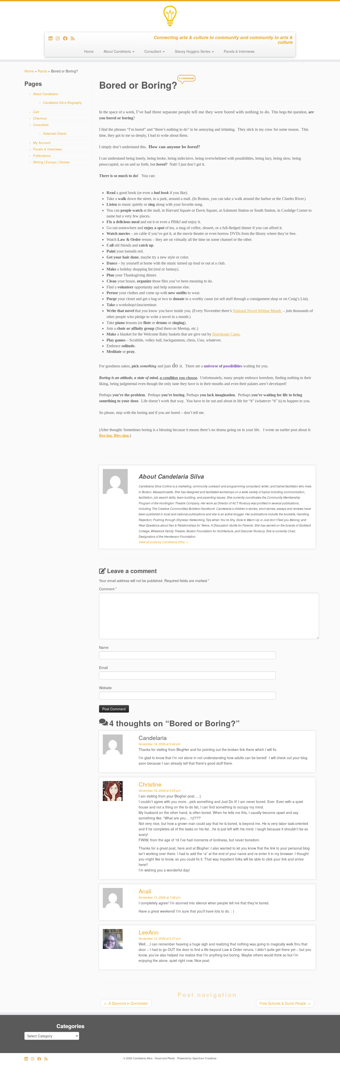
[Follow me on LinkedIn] (52, 38)
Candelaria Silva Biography (62, 102)
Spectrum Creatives (204, 1058)
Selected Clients (55, 133)
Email (103, 667)
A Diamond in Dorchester (126, 1003)
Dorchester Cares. (226, 334)
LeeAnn (149, 932)
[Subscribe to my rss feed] (74, 38)
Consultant (153, 51)
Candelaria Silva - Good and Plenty (154, 1058)
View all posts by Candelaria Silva (163, 542)
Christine (150, 784)
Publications (42, 155)
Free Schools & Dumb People (285, 1003)
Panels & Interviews (239, 51)
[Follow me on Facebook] (67, 38)
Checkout (40, 118)
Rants (42, 70)
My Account (42, 142)
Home (89, 51)
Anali (145, 891)
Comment (108, 588)
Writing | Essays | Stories (51, 162)
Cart (36, 111)
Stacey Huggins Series (193, 51)
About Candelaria (118, 51)
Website (105, 687)
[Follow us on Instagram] (59, 38)
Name (104, 647)
